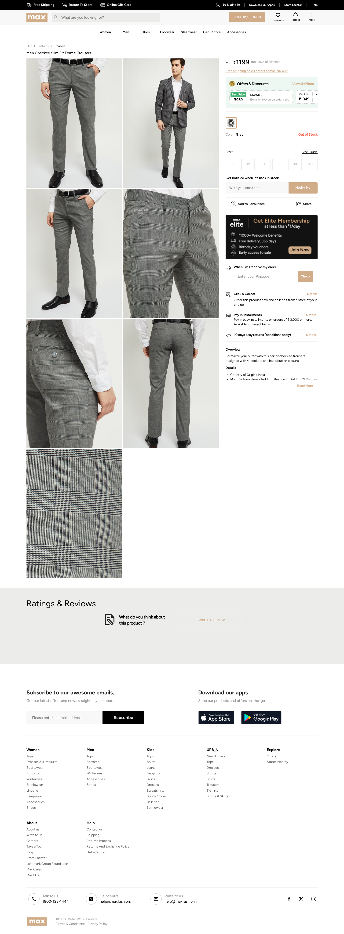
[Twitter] (301, 899)
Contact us (95, 829)
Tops (29, 756)
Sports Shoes (157, 796)
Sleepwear (34, 796)
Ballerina (153, 802)
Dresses (153, 785)
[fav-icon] (278, 16)
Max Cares (34, 869)
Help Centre (96, 852)
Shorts (211, 773)
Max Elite (33, 875)
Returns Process (99, 841)
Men (29, 46)
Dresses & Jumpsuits (41, 762)
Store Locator (36, 858)
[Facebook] (288, 899)
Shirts (151, 762)
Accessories (35, 802)
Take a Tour (34, 846)
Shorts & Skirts (217, 796)
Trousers (59, 46)
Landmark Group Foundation (47, 864)
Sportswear (35, 768)
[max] (38, 17)
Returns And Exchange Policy (108, 846)
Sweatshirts (155, 791)
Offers (271, 756)
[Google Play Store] (261, 717)
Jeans (151, 768)
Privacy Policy (97, 924)
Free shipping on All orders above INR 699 (257, 71)
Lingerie (32, 791)
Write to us (34, 835)
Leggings (153, 773)
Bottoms (43, 46)
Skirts (151, 779)
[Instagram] (314, 899)
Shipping (93, 835)
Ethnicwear (34, 785)
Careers (32, 841)
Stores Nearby (277, 762)
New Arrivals (216, 756)
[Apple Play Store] (216, 717)
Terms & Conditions (70, 924)
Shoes (31, 808)
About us (33, 829)
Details (305, 252)
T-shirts (212, 791)
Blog (29, 852)
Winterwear (35, 779)
